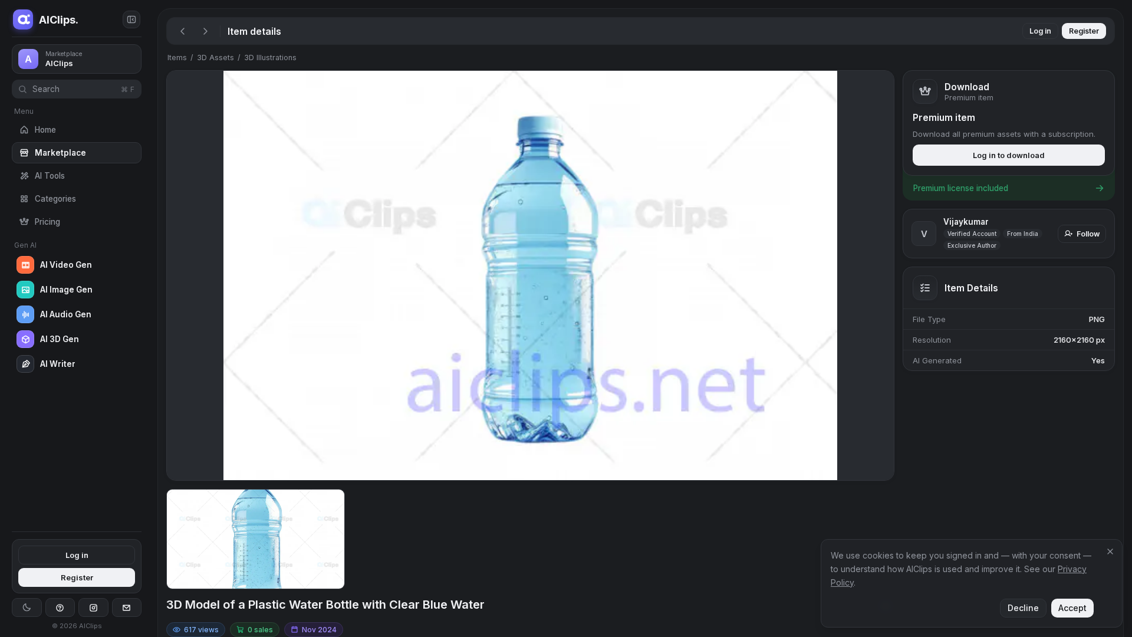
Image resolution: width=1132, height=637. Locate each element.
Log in (76, 555)
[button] (153, 318)
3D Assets (215, 57)
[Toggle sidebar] (131, 19)
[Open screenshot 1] (255, 539)
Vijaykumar (966, 221)
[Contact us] (127, 607)
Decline (1023, 608)
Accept (1072, 608)
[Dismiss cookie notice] (1110, 551)
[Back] (182, 31)
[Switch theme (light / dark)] (27, 607)
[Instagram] (93, 607)
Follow (1088, 233)
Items (177, 57)
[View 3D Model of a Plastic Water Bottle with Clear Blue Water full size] (530, 275)
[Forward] (205, 31)
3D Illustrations (270, 57)
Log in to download (1009, 155)
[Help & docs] (60, 607)
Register (77, 577)
